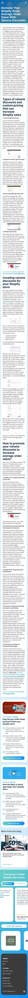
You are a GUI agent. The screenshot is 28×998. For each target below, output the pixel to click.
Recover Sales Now (14, 823)
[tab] (8, 883)
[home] (12, 2)
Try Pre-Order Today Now (14, 926)
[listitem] (14, 851)
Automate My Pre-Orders (13, 758)
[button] (25, 2)
